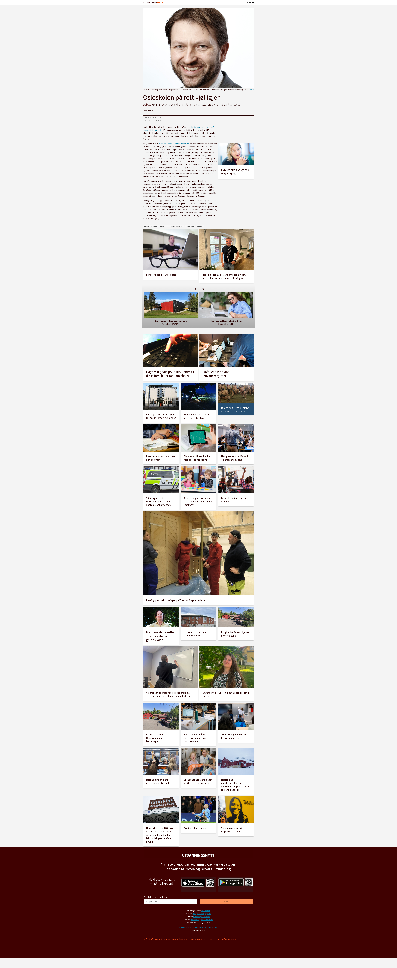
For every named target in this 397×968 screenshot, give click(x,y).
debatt (146, 226)
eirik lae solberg (157, 226)
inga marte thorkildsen (174, 226)
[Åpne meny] (253, 2)
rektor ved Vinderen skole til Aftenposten (173, 144)
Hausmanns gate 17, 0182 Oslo (202, 920)
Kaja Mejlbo (205, 911)
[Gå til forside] (153, 3)
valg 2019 (200, 226)
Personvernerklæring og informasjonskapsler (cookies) (198, 927)
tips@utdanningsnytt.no (202, 914)
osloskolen (190, 226)
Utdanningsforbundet (201, 917)
